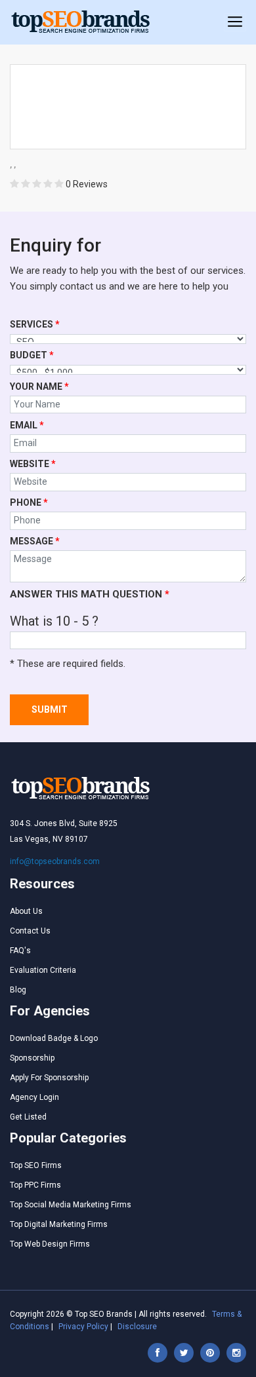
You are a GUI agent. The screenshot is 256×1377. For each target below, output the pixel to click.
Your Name (39, 386)
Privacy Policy (83, 1326)
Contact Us (30, 930)
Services (35, 324)
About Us (26, 911)
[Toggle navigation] (235, 22)
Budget (32, 355)
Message (35, 541)
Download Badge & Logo (54, 1038)
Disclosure (137, 1326)
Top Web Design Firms (50, 1244)
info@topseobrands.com (55, 861)
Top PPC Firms (35, 1185)
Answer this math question (89, 594)
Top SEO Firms (36, 1165)
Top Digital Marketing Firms (59, 1224)
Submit (50, 709)
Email (27, 425)
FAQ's (20, 950)
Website (33, 464)
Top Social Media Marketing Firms (70, 1204)
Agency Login (34, 1097)
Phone (29, 502)
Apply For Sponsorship (49, 1077)
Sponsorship (32, 1058)
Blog (18, 989)
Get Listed (28, 1117)
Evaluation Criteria (43, 970)
